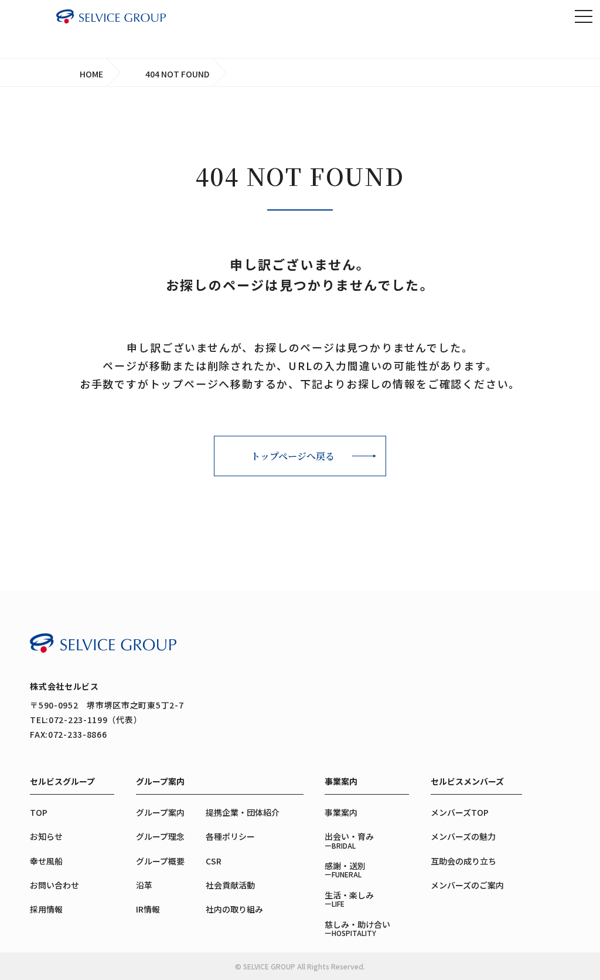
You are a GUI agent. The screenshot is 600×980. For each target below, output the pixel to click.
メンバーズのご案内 (467, 885)
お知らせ (46, 836)
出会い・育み (349, 840)
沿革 (144, 885)
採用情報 (46, 909)
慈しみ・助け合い (357, 928)
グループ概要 (160, 861)
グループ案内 (160, 781)
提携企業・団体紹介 (242, 812)
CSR (213, 861)
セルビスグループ (62, 781)
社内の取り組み (234, 909)
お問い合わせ (54, 885)
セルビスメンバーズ (467, 781)
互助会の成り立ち (463, 861)
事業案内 (341, 781)
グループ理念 (160, 836)
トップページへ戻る (293, 456)
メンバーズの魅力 (463, 836)
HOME (91, 74)
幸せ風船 (46, 861)
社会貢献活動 (230, 885)
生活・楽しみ (349, 898)
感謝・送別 (345, 869)
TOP (568, 948)
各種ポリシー (230, 836)
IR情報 (148, 909)
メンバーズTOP (460, 812)
